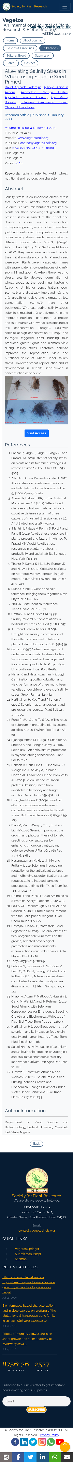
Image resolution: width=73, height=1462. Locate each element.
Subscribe (36, 1409)
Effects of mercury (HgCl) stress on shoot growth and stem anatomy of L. (27, 1339)
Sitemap (21, 1259)
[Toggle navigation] (65, 7)
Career (10, 63)
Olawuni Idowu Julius (19, 107)
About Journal (32, 40)
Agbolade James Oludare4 (26, 97)
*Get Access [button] (36, 433)
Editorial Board (16, 55)
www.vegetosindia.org (33, 138)
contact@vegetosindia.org (38, 143)
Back (36, 1143)
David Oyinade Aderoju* (23, 87)
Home (10, 40)
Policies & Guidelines (20, 48)
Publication (50, 48)
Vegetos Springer (27, 1249)
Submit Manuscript (28, 1254)
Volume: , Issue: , (30, 128)
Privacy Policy (49, 1435)
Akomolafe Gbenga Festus (44, 92)
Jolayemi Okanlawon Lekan (44, 102)
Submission (42, 55)
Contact (29, 63)
